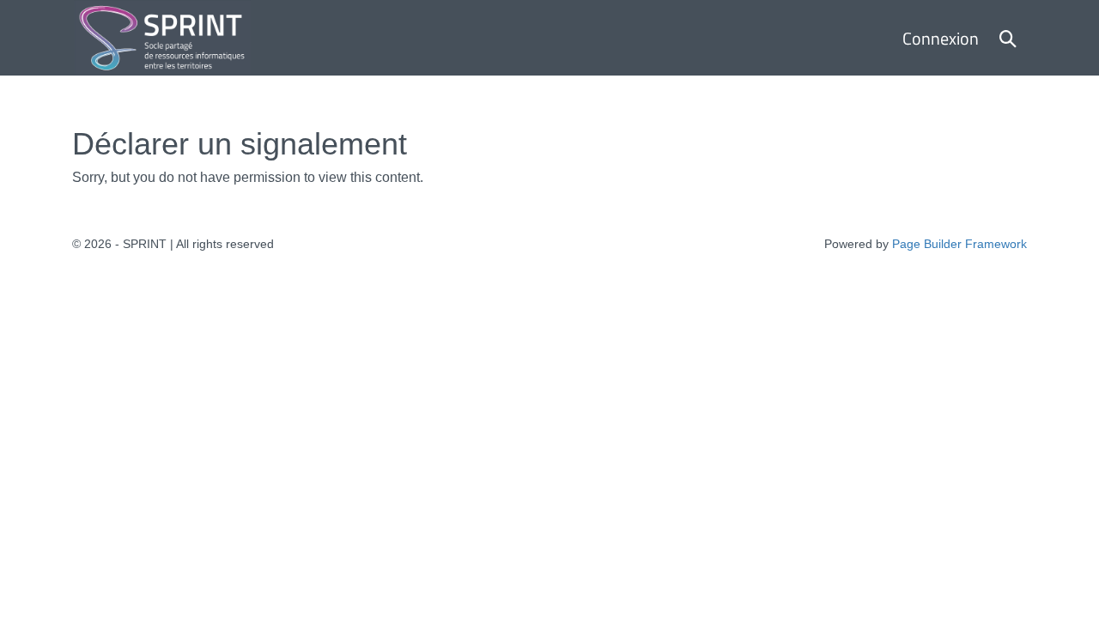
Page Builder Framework (959, 244)
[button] (1008, 38)
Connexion (940, 38)
